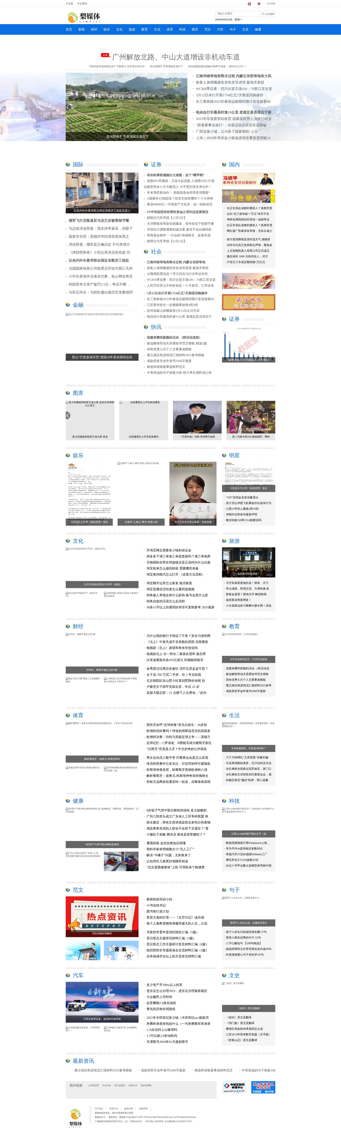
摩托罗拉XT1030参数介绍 (242, 859)
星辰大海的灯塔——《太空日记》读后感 (175, 917)
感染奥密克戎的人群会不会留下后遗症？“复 (178, 828)
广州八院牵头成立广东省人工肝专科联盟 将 (177, 816)
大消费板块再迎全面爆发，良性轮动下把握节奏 (180, 223)
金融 (78, 305)
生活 (157, 29)
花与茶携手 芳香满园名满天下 (166, 66)
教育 (144, 29)
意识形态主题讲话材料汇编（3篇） (171, 938)
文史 (245, 29)
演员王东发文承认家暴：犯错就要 (193, 522)
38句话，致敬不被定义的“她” (102, 670)
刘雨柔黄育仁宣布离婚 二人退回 (197, 436)
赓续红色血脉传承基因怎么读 (244, 1028)
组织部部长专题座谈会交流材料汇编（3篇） (178, 950)
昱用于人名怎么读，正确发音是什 (248, 923)
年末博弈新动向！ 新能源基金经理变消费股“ (178, 192)
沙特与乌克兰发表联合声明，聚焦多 (249, 245)
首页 (69, 29)
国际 (78, 164)
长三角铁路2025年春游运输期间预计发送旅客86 (233, 101)
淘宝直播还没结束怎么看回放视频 (170, 589)
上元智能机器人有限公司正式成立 (248, 250)
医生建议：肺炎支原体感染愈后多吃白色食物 (178, 822)
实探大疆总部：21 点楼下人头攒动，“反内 (176, 693)
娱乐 (107, 29)
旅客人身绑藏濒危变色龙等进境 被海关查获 (230, 82)
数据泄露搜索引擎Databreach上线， (248, 842)
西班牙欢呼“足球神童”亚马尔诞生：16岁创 (177, 725)
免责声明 (143, 1108)
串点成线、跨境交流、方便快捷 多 (247, 588)
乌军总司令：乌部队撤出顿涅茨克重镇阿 (101, 292)
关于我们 (99, 1108)
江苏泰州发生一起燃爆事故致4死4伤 (172, 305)
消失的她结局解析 (102, 933)
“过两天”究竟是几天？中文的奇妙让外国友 (177, 749)
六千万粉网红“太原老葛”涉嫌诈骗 (247, 757)
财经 (94, 29)
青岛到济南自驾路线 (161, 1009)
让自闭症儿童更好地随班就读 (167, 861)
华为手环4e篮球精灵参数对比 (244, 848)
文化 (119, 29)
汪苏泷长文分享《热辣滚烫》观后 (89, 522)
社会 (156, 252)
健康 (258, 29)
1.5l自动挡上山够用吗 (162, 1029)
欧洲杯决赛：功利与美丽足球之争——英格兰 (178, 737)
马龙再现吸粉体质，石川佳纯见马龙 (248, 763)
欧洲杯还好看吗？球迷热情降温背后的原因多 (178, 731)
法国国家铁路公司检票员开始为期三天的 (101, 268)
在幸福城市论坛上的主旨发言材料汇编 (174, 956)
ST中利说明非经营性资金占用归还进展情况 (177, 212)
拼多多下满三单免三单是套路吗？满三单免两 (178, 556)
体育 (170, 29)
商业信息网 (146, 1085)
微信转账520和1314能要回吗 (243, 520)
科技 (182, 29)
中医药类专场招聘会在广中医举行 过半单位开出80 (116, 66)
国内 (234, 164)
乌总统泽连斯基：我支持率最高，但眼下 (101, 228)
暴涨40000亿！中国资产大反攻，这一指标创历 (179, 204)
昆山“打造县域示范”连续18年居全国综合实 (102, 357)
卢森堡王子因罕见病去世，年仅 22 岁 (173, 686)
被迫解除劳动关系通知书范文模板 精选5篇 (177, 343)
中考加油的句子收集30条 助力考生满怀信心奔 (179, 372)
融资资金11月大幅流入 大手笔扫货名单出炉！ (179, 187)
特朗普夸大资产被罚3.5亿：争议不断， (99, 284)
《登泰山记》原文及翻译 (241, 1040)
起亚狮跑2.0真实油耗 (161, 1003)
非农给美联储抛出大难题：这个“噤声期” (175, 175)
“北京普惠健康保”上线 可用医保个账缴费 (176, 867)
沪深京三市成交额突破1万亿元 (246, 262)
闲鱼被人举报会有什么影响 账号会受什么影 (177, 595)
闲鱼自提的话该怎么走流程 (166, 601)
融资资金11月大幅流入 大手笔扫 (248, 359)
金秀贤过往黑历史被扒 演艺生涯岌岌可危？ (177, 668)
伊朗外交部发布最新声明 (241, 514)
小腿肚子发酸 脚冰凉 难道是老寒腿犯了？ (176, 834)
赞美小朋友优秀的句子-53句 (243, 937)
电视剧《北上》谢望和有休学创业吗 (172, 648)
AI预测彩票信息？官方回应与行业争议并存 (177, 274)
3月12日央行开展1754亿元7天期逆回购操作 (229, 95)
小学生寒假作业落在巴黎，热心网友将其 (101, 276)
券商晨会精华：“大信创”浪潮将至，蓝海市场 (178, 235)
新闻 (81, 29)
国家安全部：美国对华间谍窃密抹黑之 (99, 236)
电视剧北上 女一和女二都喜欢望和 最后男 (176, 654)
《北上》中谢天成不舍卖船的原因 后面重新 (177, 642)
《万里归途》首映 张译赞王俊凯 (90, 436)
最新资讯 (83, 1061)
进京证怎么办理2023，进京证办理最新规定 (177, 991)
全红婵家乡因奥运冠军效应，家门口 (248, 768)
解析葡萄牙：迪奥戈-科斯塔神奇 (102, 759)
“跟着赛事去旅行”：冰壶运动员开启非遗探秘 (231, 125)
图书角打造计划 (158, 911)
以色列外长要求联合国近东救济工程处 (99, 260)
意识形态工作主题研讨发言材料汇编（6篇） (178, 944)
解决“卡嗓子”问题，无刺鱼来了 (169, 855)
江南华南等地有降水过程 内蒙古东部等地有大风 (233, 76)
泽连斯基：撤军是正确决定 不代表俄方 (99, 244)
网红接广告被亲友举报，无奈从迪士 (249, 230)
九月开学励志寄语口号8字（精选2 (102, 584)
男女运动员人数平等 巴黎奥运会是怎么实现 (177, 757)
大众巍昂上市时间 (159, 997)
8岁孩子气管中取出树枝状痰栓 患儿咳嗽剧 (177, 810)
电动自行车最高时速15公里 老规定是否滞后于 (179, 316)
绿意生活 (133, 1085)
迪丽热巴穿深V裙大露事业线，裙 (251, 436)
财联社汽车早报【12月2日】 (167, 218)
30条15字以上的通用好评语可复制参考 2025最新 (181, 607)
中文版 (69, 3)
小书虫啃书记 (156, 905)
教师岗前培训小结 (159, 899)
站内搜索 (271, 3)
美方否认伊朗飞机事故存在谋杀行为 (248, 503)
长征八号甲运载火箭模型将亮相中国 (248, 865)
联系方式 (114, 1108)
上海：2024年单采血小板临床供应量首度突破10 (233, 138)
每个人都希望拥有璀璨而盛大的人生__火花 (177, 923)
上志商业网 (93, 1085)
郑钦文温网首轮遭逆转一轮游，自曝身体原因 (178, 782)
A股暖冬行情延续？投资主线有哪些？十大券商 (180, 198)
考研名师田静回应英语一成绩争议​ (248, 219)
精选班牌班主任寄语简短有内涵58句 (248, 948)
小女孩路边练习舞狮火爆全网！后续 (248, 605)
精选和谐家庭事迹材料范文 (166, 367)
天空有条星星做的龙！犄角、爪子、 (248, 582)
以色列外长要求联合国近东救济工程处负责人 (102, 210)
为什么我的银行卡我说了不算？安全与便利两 (178, 636)
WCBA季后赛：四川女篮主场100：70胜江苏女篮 (234, 89)
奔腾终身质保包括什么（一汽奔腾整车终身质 (178, 1023)
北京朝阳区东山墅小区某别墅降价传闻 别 (176, 680)
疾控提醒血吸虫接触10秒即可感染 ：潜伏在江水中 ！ (217, 66)
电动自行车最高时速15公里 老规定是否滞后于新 (233, 112)
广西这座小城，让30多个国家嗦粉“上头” (227, 131)
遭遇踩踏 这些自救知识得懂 (166, 843)
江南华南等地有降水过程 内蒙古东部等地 (176, 262)
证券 (156, 164)
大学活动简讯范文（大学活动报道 (248, 659)
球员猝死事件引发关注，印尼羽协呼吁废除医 (178, 763)
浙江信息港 (119, 1085)
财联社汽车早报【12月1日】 (167, 241)
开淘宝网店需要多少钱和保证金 (169, 550)
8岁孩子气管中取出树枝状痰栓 (102, 844)
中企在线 (106, 1085)
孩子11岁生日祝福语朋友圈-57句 (246, 931)
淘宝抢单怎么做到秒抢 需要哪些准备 (173, 568)
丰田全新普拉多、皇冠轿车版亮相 (102, 1019)
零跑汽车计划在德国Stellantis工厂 (246, 854)
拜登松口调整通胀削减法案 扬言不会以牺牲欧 (179, 229)
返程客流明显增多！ (248, 573)
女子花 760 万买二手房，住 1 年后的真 (174, 674)
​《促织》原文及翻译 (248, 1008)
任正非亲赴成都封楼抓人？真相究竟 (249, 208)
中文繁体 (82, 3)
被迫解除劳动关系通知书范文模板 (247, 674)
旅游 (132, 29)
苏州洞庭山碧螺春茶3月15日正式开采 (173, 310)
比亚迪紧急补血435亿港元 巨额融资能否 (175, 660)
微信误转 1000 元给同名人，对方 (247, 256)
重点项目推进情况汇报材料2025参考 (248, 685)
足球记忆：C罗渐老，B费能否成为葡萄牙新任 (179, 743)
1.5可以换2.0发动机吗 (162, 1036)
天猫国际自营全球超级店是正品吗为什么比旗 (178, 562)
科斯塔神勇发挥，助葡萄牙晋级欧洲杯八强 (177, 769)
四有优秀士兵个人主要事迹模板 (169, 349)
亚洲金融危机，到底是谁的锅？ (248, 748)
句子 (233, 29)
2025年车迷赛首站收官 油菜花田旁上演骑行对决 (233, 119)
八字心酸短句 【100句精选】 (244, 943)
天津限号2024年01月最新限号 (167, 1042)
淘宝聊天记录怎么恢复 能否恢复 (169, 583)
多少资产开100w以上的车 (164, 985)
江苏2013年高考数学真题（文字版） (248, 1034)
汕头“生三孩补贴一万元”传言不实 (248, 213)
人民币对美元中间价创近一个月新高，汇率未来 (180, 285)
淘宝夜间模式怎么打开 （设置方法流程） (176, 574)
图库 (195, 29)
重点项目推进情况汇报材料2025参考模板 (175, 355)
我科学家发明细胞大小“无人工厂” (170, 849)
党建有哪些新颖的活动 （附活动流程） (174, 337)
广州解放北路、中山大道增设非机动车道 (176, 57)
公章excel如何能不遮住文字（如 (248, 833)
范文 (207, 29)
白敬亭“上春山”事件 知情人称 (141, 522)
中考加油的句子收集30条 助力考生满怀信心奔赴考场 (238, 1070)
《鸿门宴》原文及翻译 (240, 1023)
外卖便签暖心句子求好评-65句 (245, 954)
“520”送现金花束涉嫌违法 (242, 497)
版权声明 (128, 1108)
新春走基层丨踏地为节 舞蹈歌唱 (246, 594)
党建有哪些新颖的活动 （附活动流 (247, 668)
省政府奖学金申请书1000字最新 (169, 361)
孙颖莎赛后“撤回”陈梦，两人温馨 (247, 780)
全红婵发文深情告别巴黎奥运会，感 (248, 774)
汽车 (220, 29)
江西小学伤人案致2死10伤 (242, 508)
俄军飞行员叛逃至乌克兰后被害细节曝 (99, 220)
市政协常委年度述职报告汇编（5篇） (173, 932)
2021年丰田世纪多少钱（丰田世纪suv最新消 (178, 1017)
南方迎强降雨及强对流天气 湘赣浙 (248, 239)
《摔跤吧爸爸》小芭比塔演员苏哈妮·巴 (99, 252)
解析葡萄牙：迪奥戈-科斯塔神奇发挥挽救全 (177, 776)
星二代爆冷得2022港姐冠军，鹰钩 (143, 436)
